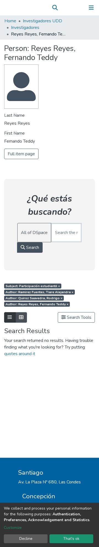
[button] (62, 7)
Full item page (21, 154)
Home (10, 21)
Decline (25, 538)
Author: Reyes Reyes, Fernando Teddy (37, 304)
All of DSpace (34, 233)
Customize (13, 527)
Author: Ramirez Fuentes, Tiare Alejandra (39, 292)
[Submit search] (54, 7)
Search (32, 247)
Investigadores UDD (42, 21)
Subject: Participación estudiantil (33, 286)
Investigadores (25, 28)
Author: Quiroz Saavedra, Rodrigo (34, 298)
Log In (74, 8)
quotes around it (19, 354)
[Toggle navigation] (91, 7)
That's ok (71, 538)
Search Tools (78, 317)
